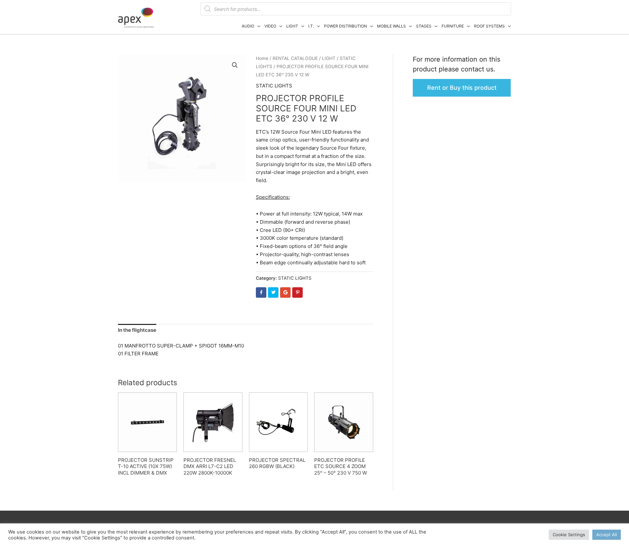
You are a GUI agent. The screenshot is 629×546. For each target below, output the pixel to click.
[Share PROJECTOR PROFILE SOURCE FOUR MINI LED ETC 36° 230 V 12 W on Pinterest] (297, 292)
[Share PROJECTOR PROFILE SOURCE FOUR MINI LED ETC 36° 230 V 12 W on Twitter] (273, 292)
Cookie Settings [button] (569, 534)
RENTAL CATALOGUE (295, 58)
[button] (235, 65)
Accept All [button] (606, 534)
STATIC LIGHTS (274, 86)
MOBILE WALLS (391, 26)
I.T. (311, 26)
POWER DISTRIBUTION (345, 26)
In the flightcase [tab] (137, 330)
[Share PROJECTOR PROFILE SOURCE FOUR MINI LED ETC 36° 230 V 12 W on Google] (285, 292)
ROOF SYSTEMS (489, 26)
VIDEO (270, 26)
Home (262, 58)
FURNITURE (453, 26)
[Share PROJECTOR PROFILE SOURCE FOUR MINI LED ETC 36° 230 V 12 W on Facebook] (261, 292)
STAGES (423, 26)
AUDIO (248, 26)
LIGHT (292, 26)
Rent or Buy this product (462, 87)
